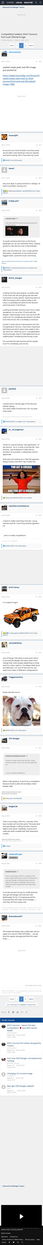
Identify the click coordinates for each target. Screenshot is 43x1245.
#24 (39, 597)
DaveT (12, 168)
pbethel (12, 389)
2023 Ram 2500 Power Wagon (11, 839)
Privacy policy (30, 1240)
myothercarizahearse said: (15, 756)
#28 (39, 816)
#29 (39, 863)
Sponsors (4, 1237)
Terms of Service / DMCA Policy (12, 1240)
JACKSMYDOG (15, 643)
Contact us (14, 1237)
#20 (39, 287)
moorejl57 (13, 135)
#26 (39, 687)
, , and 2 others (18, 498)
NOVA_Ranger (15, 278)
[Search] (40, 2)
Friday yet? (14, 201)
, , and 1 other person (21, 192)
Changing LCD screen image (19, 1073)
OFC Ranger (14, 738)
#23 (40, 515)
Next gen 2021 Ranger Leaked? (20, 1086)
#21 (40, 398)
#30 (39, 926)
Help (38, 1240)
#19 (40, 210)
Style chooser (6, 1233)
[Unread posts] (36, 2)
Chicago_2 (11, 1076)
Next (30, 45)
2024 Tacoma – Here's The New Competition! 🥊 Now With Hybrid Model (22, 1028)
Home (4, 1242)
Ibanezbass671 (15, 916)
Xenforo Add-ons (12, 1230)
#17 (40, 145)
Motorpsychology (13, 1063)
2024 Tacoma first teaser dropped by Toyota (24, 1044)
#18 (40, 178)
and (13, 160)
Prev (12, 45)
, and (15, 546)
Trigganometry (16, 677)
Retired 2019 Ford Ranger (9, 793)
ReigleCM (13, 806)
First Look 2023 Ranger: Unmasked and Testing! (24, 1059)
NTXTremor (14, 587)
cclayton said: (10, 218)
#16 (40, 61)
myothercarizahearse (19, 506)
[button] (2, 2)
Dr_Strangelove (16, 429)
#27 (40, 748)
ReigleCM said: (10, 871)
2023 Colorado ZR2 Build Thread (11, 792)
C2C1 (9, 1088)
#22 (40, 439)
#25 (39, 653)
